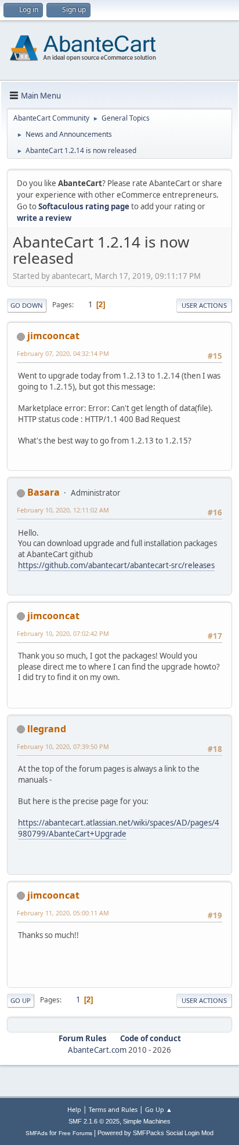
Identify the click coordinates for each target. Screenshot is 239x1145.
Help (74, 1109)
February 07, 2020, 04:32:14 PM (63, 353)
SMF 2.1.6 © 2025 (93, 1121)
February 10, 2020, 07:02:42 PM (63, 633)
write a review (44, 218)
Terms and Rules (113, 1109)
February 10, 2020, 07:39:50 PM (63, 746)
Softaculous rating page (83, 206)
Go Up (20, 1000)
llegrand (46, 728)
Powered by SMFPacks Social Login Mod (155, 1132)
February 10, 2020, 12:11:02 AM (63, 510)
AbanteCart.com (97, 1050)
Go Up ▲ (158, 1109)
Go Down (26, 305)
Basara (43, 492)
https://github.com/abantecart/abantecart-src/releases (116, 565)
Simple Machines (147, 1121)
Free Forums (75, 1133)
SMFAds (37, 1133)
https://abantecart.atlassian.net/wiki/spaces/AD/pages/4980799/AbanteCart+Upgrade (118, 828)
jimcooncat (53, 335)
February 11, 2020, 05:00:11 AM (63, 912)
